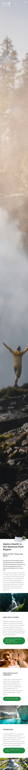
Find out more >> (13, 392)
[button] (24, 373)
